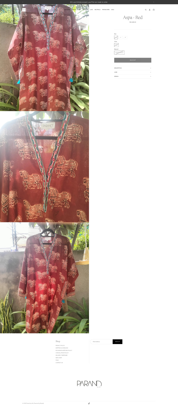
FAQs (57, 360)
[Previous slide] (23, 2)
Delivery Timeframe (61, 355)
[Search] (146, 10)
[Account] (150, 10)
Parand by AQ (29, 403)
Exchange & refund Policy (64, 350)
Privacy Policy (60, 345)
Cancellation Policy (62, 353)
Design (116, 76)
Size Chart (59, 358)
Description (118, 68)
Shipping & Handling (62, 348)
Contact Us (59, 362)
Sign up (117, 341)
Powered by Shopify (39, 403)
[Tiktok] (89, 403)
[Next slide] (154, 2)
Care (115, 72)
